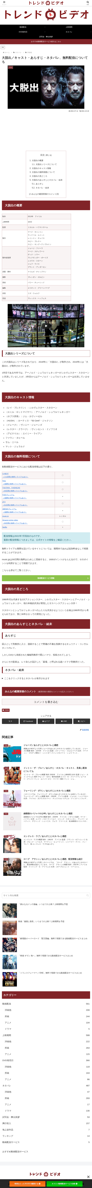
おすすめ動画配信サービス (15, 1151)
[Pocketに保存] (56, 839)
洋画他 (7, 710)
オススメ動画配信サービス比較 (63, 1184)
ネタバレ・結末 (42, 188)
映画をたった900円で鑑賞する (26, 1184)
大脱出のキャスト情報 (41, 168)
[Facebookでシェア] (15, 839)
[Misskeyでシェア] (77, 832)
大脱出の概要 (37, 160)
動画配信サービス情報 (46, 578)
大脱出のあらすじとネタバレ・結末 (47, 180)
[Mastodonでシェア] (36, 832)
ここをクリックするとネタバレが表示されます (26, 678)
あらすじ (39, 184)
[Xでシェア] (15, 832)
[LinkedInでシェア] (46, 845)
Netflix (4, 527)
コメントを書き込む (46, 701)
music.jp (5, 516)
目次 (42, 155)
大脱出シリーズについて (46, 164)
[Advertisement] (46, 131)
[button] (81, 721)
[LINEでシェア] (77, 839)
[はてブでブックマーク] (36, 839)
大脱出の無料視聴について (43, 172)
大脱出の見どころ (39, 176)
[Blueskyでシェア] (56, 832)
